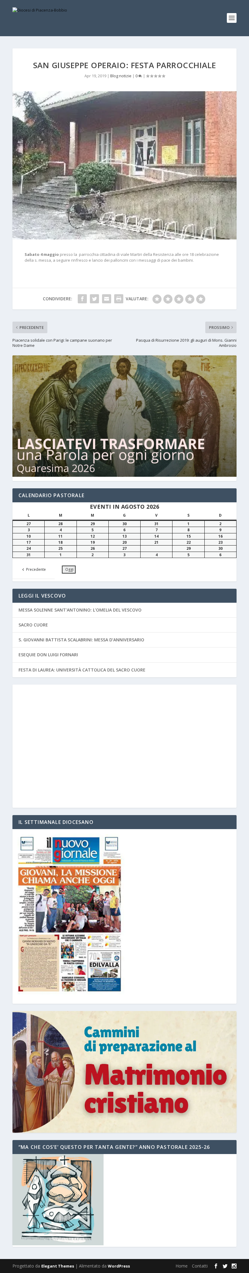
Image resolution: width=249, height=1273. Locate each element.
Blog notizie (120, 75)
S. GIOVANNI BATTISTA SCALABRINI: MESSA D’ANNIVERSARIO (81, 640)
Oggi (69, 569)
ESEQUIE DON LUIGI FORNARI (48, 654)
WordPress (119, 1266)
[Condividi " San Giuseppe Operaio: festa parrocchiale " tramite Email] (107, 299)
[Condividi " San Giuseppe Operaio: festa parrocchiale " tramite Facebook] (82, 299)
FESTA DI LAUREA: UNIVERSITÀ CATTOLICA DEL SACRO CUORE (82, 670)
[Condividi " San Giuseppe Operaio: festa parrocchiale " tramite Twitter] (94, 299)
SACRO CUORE (33, 625)
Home (182, 1266)
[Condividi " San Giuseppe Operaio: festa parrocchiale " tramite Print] (119, 299)
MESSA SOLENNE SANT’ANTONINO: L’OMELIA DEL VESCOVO (80, 610)
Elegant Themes (57, 1266)
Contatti (200, 1266)
